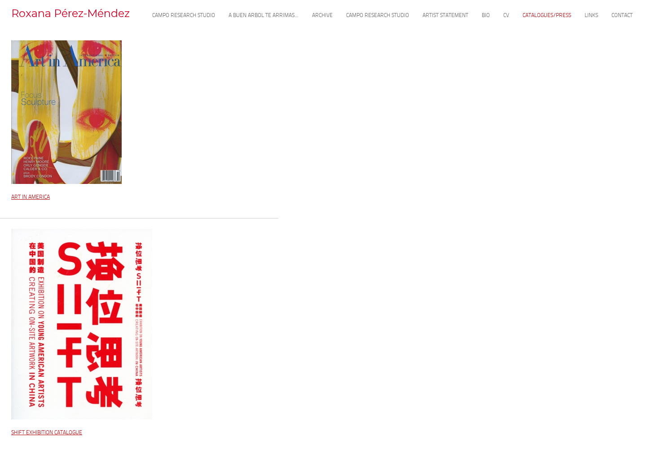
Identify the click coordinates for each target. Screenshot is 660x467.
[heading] (70, 17)
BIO (486, 15)
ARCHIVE (322, 15)
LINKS (591, 15)
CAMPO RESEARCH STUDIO (183, 15)
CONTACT (622, 15)
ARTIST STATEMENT (445, 15)
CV (506, 15)
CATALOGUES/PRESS (547, 15)
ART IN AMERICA (30, 197)
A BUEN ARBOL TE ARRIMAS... (264, 15)
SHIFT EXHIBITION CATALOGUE (46, 433)
